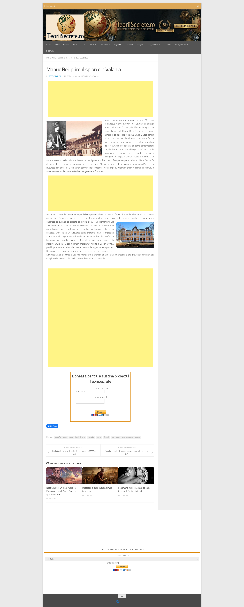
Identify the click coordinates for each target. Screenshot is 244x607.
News (57, 44)
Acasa (48, 44)
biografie (58, 437)
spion (118, 437)
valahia (137, 437)
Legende (117, 44)
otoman (99, 437)
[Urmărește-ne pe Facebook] (118, 601)
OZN (83, 44)
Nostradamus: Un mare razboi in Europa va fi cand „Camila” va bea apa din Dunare (61, 491)
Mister (74, 44)
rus (113, 437)
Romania (106, 437)
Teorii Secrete (55, 76)
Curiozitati (129, 44)
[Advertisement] (100, 99)
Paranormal (106, 44)
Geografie (141, 44)
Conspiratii (92, 44)
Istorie (65, 44)
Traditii (168, 44)
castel (65, 437)
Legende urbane (155, 44)
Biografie (50, 51)
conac (71, 437)
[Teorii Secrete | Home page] (65, 27)
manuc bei (91, 437)
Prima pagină (49, 6)
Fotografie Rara (181, 44)
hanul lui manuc (80, 437)
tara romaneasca (127, 437)
